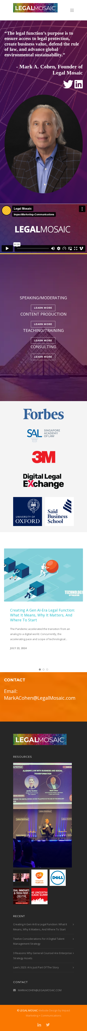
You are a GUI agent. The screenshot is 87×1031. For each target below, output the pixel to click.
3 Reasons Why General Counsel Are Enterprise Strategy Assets (42, 955)
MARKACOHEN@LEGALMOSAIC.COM (40, 990)
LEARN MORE (43, 307)
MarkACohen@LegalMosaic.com (39, 697)
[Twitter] (48, 1025)
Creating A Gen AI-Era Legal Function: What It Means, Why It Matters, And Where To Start (42, 615)
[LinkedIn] (39, 1025)
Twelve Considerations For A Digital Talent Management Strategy (38, 941)
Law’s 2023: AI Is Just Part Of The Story (36, 967)
